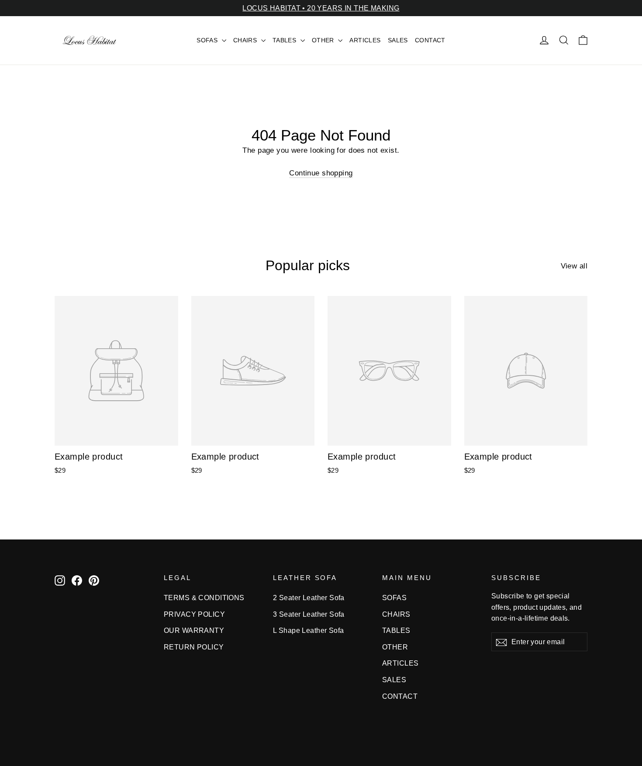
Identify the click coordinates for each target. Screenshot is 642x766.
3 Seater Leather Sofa (309, 614)
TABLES (285, 40)
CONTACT (430, 40)
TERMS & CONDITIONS (204, 597)
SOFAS (208, 40)
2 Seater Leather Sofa (309, 597)
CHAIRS (246, 40)
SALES (398, 40)
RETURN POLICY (194, 647)
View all (574, 266)
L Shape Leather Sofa (308, 630)
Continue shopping (320, 173)
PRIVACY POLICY (194, 614)
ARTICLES (364, 40)
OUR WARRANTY (194, 630)
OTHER (324, 40)
